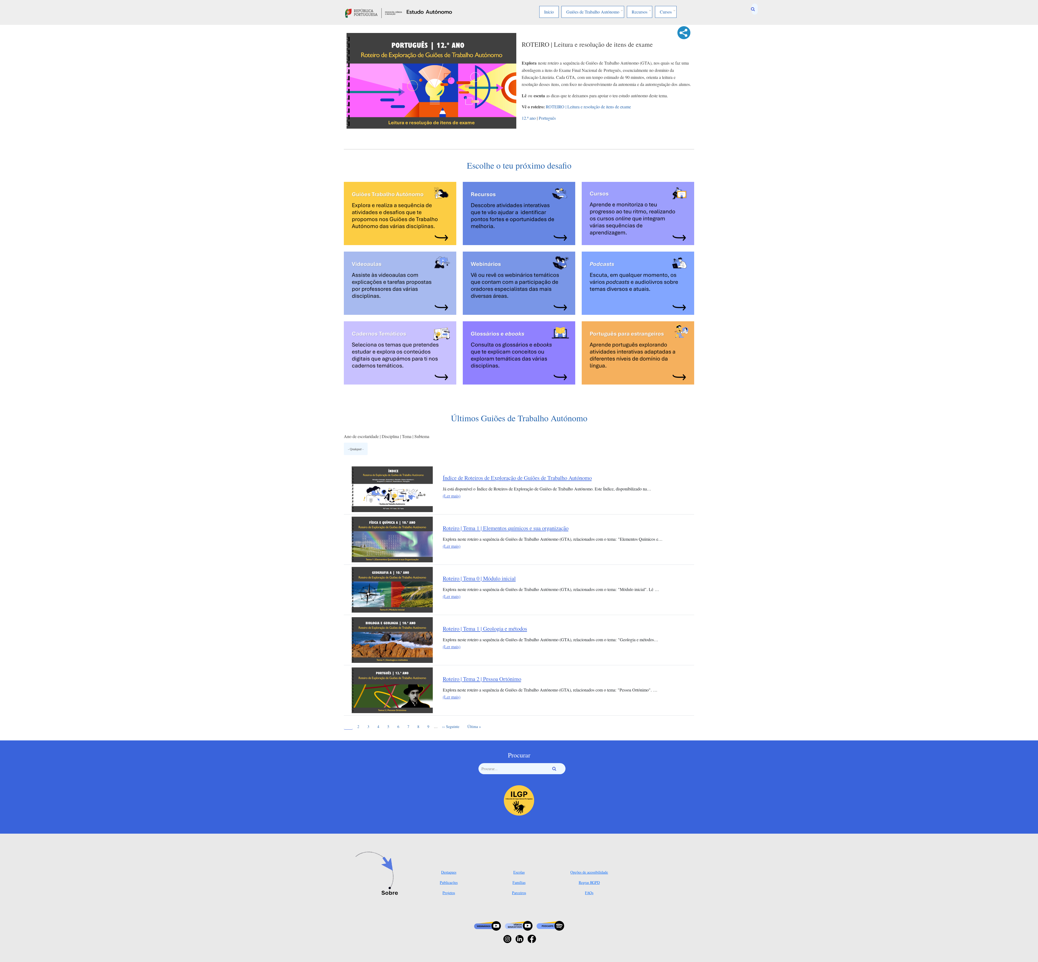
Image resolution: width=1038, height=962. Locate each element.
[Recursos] (519, 212)
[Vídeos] (519, 925)
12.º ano (529, 118)
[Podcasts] (638, 282)
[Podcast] (550, 925)
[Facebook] (532, 938)
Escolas (519, 872)
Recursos (639, 12)
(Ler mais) (451, 496)
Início (549, 12)
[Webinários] (519, 282)
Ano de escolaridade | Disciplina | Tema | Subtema (386, 436)
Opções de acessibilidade (589, 872)
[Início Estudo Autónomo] (373, 12)
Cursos (666, 12)
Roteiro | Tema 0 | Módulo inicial (479, 578)
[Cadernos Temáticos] (400, 352)
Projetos (449, 892)
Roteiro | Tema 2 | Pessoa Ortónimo (482, 679)
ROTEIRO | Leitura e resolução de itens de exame (588, 106)
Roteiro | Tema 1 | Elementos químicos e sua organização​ (505, 528)
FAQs (589, 892)
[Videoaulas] (400, 282)
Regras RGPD (589, 882)
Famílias (519, 882)
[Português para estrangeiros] (638, 352)
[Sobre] (378, 874)
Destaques (448, 872)
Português (547, 118)
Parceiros (519, 892)
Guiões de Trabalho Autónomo (592, 12)
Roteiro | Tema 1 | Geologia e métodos (485, 628)
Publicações (449, 882)
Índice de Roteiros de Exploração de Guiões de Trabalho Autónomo (517, 478)
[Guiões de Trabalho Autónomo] (400, 212)
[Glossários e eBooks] (519, 352)
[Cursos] (638, 212)
